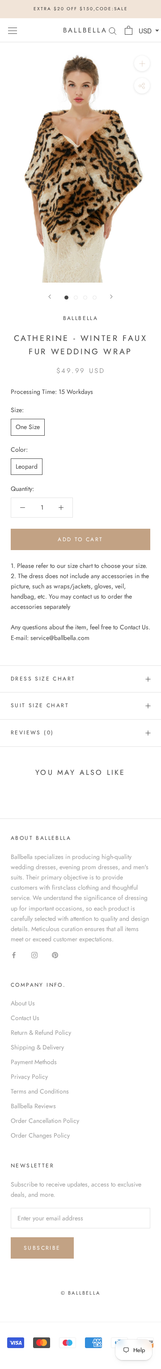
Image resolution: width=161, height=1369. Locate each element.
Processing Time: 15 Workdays (52, 391)
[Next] (111, 297)
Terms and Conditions (40, 1091)
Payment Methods (34, 1061)
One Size (28, 426)
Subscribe (42, 1248)
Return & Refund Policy (41, 1032)
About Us (23, 1003)
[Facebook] (14, 954)
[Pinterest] (55, 954)
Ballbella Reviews (33, 1106)
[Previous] (49, 297)
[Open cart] (128, 30)
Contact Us (25, 1017)
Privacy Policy (29, 1076)
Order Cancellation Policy (45, 1120)
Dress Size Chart (43, 679)
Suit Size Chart (40, 705)
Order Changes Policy (40, 1135)
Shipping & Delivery (37, 1047)
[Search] (113, 30)
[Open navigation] (12, 30)
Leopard (27, 466)
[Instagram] (34, 954)
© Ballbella (80, 1292)
